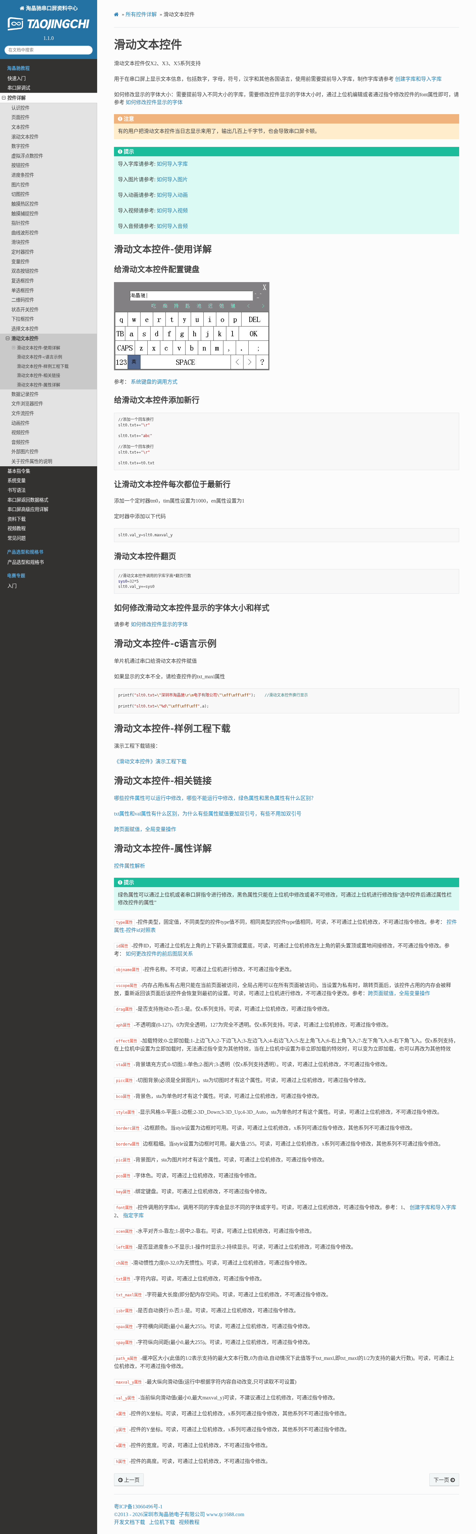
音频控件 (20, 442)
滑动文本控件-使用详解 (38, 347)
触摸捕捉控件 (25, 213)
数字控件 (20, 146)
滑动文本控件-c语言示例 (39, 356)
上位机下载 (162, 1522)
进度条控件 (22, 175)
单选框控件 (22, 290)
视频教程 (16, 528)
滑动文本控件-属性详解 (38, 384)
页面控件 (20, 117)
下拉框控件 (22, 319)
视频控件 (20, 432)
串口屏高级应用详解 (27, 509)
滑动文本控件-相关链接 (38, 375)
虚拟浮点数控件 (27, 156)
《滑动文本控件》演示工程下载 (150, 761)
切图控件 (20, 194)
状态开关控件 (25, 309)
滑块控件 (20, 242)
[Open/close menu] (4, 98)
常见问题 (16, 538)
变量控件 (20, 261)
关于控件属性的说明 (31, 461)
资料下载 (16, 519)
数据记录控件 (25, 394)
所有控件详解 (141, 14)
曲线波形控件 (25, 232)
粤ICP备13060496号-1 (138, 1506)
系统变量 (16, 480)
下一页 (442, 1480)
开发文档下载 (129, 1522)
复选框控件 (22, 280)
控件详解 (16, 98)
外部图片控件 (25, 451)
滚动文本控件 (25, 136)
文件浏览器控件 (27, 403)
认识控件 (20, 108)
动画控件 (20, 423)
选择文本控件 (25, 328)
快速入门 (16, 78)
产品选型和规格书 (25, 562)
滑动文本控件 (25, 338)
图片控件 (20, 184)
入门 (12, 586)
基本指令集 (18, 471)
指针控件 (20, 223)
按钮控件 (20, 165)
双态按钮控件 (25, 271)
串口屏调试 (18, 87)
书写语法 (16, 490)
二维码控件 (22, 300)
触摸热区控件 (25, 204)
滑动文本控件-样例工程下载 (43, 366)
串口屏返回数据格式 (27, 500)
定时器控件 (22, 252)
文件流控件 (22, 413)
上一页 (131, 1480)
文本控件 (20, 127)
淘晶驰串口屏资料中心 (51, 8)
